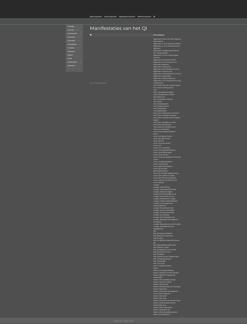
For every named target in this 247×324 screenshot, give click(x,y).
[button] (154, 16)
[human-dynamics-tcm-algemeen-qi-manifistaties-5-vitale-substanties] (121, 34)
